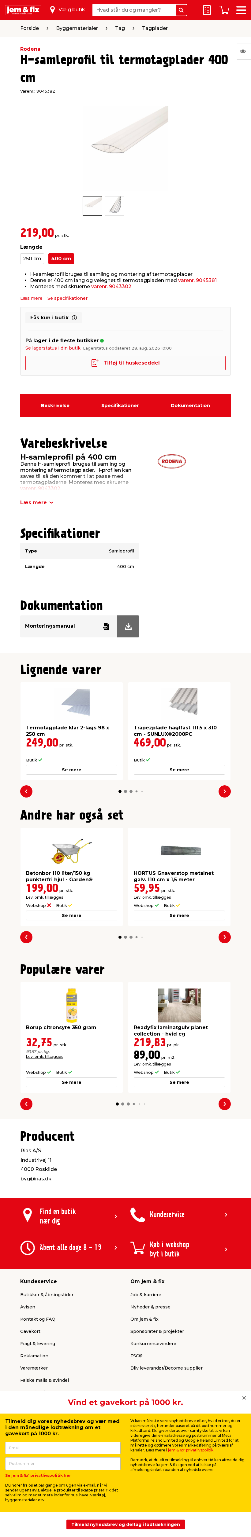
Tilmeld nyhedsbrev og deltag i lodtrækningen (125, 1524)
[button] (120, 791)
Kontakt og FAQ (37, 1319)
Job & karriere (145, 1294)
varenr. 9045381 (197, 280)
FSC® (136, 1356)
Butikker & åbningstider (46, 1294)
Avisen (27, 1307)
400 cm (61, 259)
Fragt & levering (37, 1343)
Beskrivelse (55, 405)
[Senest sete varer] (244, 51)
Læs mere (31, 298)
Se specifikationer (67, 298)
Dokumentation (190, 405)
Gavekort (30, 1331)
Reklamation (34, 1356)
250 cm (32, 259)
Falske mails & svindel (44, 1380)
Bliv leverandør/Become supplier (166, 1368)
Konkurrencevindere (153, 1343)
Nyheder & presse (150, 1307)
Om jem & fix (144, 1319)
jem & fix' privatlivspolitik (190, 1450)
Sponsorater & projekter (157, 1331)
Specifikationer (120, 405)
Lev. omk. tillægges (44, 897)
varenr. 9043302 (111, 286)
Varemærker (34, 1368)
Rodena (30, 49)
